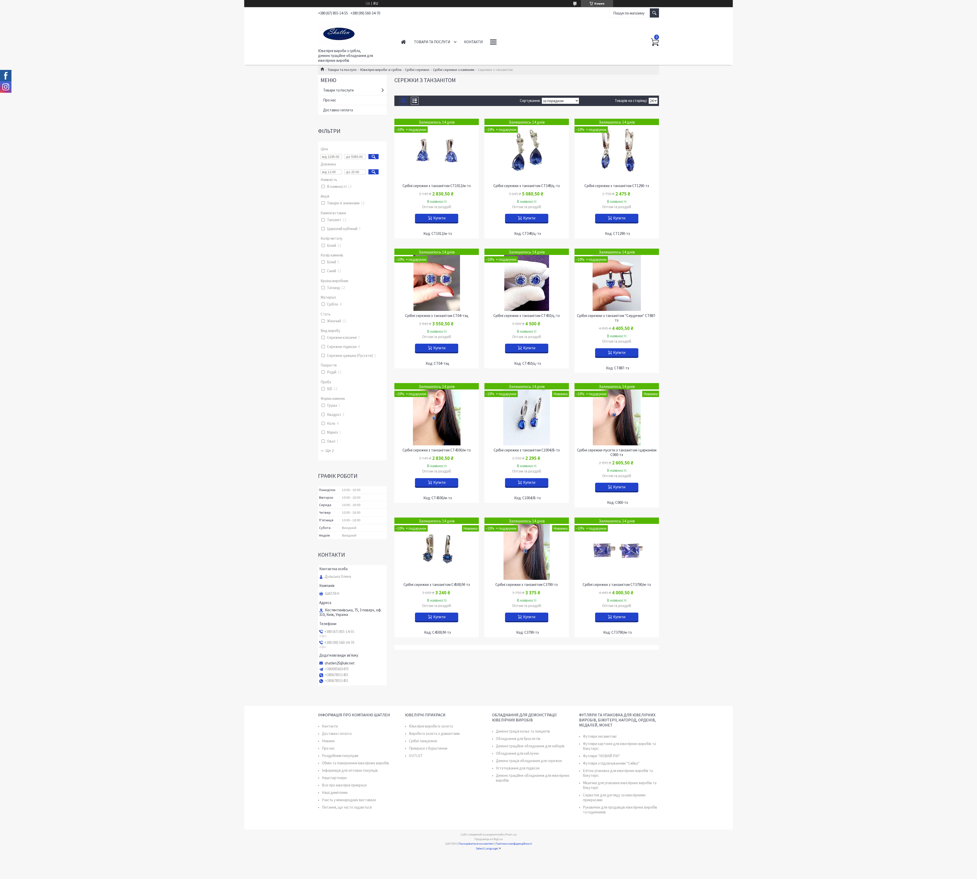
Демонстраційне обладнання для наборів (530, 746)
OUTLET (416, 755)
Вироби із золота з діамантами (434, 733)
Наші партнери (334, 777)
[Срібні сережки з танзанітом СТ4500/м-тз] (436, 414)
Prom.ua (511, 834)
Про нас (329, 100)
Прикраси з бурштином (428, 748)
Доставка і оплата (338, 110)
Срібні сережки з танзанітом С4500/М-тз (437, 584)
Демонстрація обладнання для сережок (529, 760)
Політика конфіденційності (514, 843)
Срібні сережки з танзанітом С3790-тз (526, 584)
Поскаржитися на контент (476, 843)
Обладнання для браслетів (518, 738)
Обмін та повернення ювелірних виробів (355, 763)
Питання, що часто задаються (347, 807)
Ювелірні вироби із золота (431, 726)
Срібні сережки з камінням (453, 69)
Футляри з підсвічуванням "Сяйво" (611, 763)
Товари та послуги (432, 41)
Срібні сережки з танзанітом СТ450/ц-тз (526, 315)
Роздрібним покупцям (340, 755)
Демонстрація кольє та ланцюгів (523, 731)
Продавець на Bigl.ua (489, 839)
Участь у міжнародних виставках (349, 799)
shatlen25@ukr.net (340, 663)
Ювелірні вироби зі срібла (380, 69)
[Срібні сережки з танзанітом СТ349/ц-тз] (526, 150)
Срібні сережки (417, 69)
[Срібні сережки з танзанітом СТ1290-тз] (616, 150)
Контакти (473, 41)
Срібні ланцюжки (423, 740)
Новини (328, 740)
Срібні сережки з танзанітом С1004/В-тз (527, 450)
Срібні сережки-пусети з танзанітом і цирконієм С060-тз (616, 452)
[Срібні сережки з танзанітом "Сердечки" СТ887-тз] (616, 280)
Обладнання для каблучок (517, 753)
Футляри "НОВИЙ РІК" (601, 755)
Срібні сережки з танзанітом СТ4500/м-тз (437, 450)
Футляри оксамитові (599, 736)
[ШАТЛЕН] (354, 32)
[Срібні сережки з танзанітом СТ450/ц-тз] (526, 280)
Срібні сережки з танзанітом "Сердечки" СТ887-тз (616, 318)
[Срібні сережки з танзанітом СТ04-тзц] (436, 280)
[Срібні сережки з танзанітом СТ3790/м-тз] (616, 549)
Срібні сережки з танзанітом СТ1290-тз (616, 186)
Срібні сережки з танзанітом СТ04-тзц (436, 315)
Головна (403, 42)
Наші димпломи (335, 792)
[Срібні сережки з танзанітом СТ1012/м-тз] (436, 150)
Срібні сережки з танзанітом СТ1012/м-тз (437, 186)
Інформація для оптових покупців (350, 770)
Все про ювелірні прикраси (344, 785)
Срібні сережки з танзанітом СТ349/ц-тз (526, 186)
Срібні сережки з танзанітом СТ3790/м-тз (617, 584)
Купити (439, 218)
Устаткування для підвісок (518, 768)
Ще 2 (329, 451)
